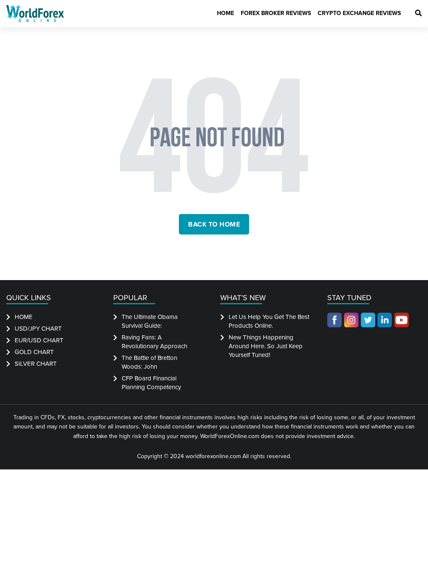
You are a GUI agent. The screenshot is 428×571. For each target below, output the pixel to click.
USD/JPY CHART (38, 328)
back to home (214, 224)
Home (225, 13)
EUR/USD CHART (39, 340)
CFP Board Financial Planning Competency (151, 383)
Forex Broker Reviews (276, 13)
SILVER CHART (36, 363)
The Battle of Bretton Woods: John (149, 362)
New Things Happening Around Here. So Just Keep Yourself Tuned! (266, 346)
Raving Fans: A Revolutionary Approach (154, 342)
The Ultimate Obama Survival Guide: (150, 321)
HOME (24, 317)
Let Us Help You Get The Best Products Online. (269, 321)
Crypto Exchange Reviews (359, 13)
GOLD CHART (34, 352)
